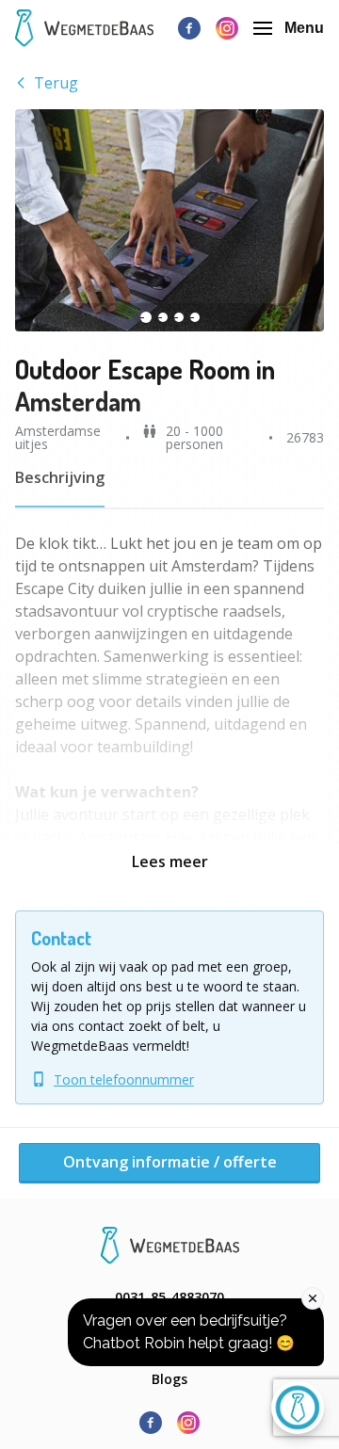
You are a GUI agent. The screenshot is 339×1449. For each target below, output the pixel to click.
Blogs (169, 1379)
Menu (304, 28)
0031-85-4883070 (169, 1297)
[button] (169, 220)
